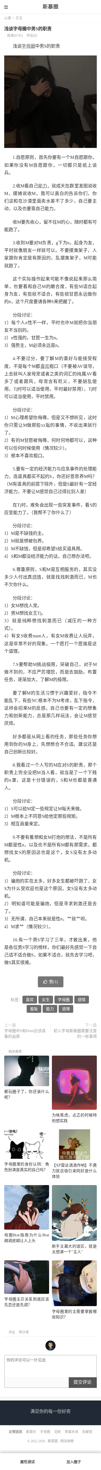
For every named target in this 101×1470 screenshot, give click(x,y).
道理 (66, 1009)
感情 (37, 577)
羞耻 (34, 1009)
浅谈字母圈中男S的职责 (28, 28)
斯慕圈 (51, 7)
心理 (7, 18)
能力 (42, 186)
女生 (46, 1000)
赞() (53, 982)
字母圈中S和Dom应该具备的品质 (25, 1034)
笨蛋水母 (71, 1432)
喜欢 (45, 366)
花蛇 (57, 1432)
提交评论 (82, 1382)
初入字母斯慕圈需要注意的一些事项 (75, 1034)
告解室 (87, 1432)
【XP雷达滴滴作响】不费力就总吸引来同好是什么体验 (74, 1171)
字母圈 (28, 46)
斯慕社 (31, 1432)
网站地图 (67, 1441)
